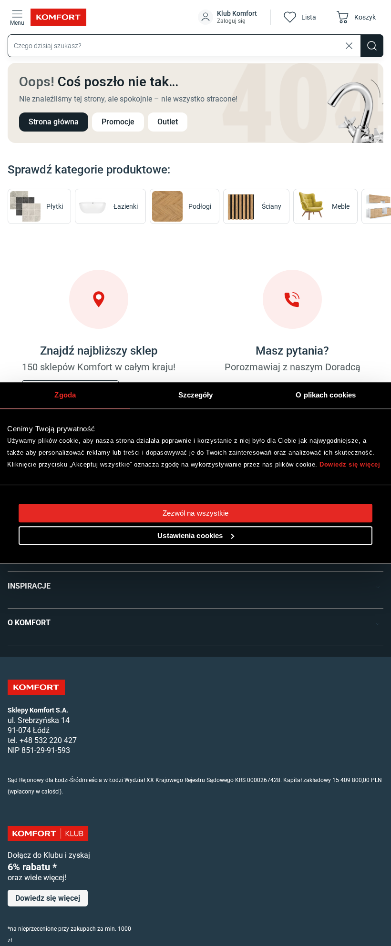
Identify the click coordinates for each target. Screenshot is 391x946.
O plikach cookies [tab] (326, 395)
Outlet (167, 121)
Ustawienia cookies (190, 535)
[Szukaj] (371, 45)
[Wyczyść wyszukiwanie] (349, 45)
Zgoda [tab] (65, 395)
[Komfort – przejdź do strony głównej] (36, 687)
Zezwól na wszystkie (196, 513)
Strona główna (54, 121)
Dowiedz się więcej (349, 464)
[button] (228, 17)
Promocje (118, 121)
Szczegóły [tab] (195, 395)
